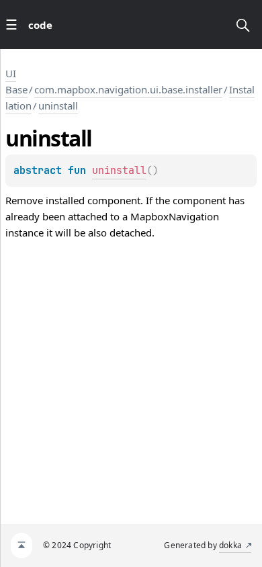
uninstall (58, 105)
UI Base (16, 81)
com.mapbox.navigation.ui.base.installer (128, 89)
